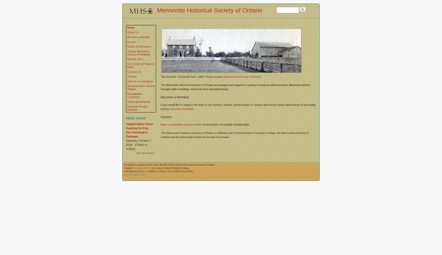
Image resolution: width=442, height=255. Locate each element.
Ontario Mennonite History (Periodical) (138, 53)
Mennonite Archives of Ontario (242, 76)
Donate (131, 76)
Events (131, 41)
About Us (133, 32)
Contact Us (134, 71)
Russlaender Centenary (134, 96)
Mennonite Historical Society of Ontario (209, 10)
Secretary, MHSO (141, 168)
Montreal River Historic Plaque (141, 88)
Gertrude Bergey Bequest (137, 108)
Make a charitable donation (177, 124)
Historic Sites (135, 59)
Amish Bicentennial (138, 101)
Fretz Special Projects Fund (140, 66)
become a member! (182, 109)
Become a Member (138, 37)
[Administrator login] (134, 174)
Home (130, 27)
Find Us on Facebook (140, 81)
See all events (145, 153)
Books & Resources (139, 46)
